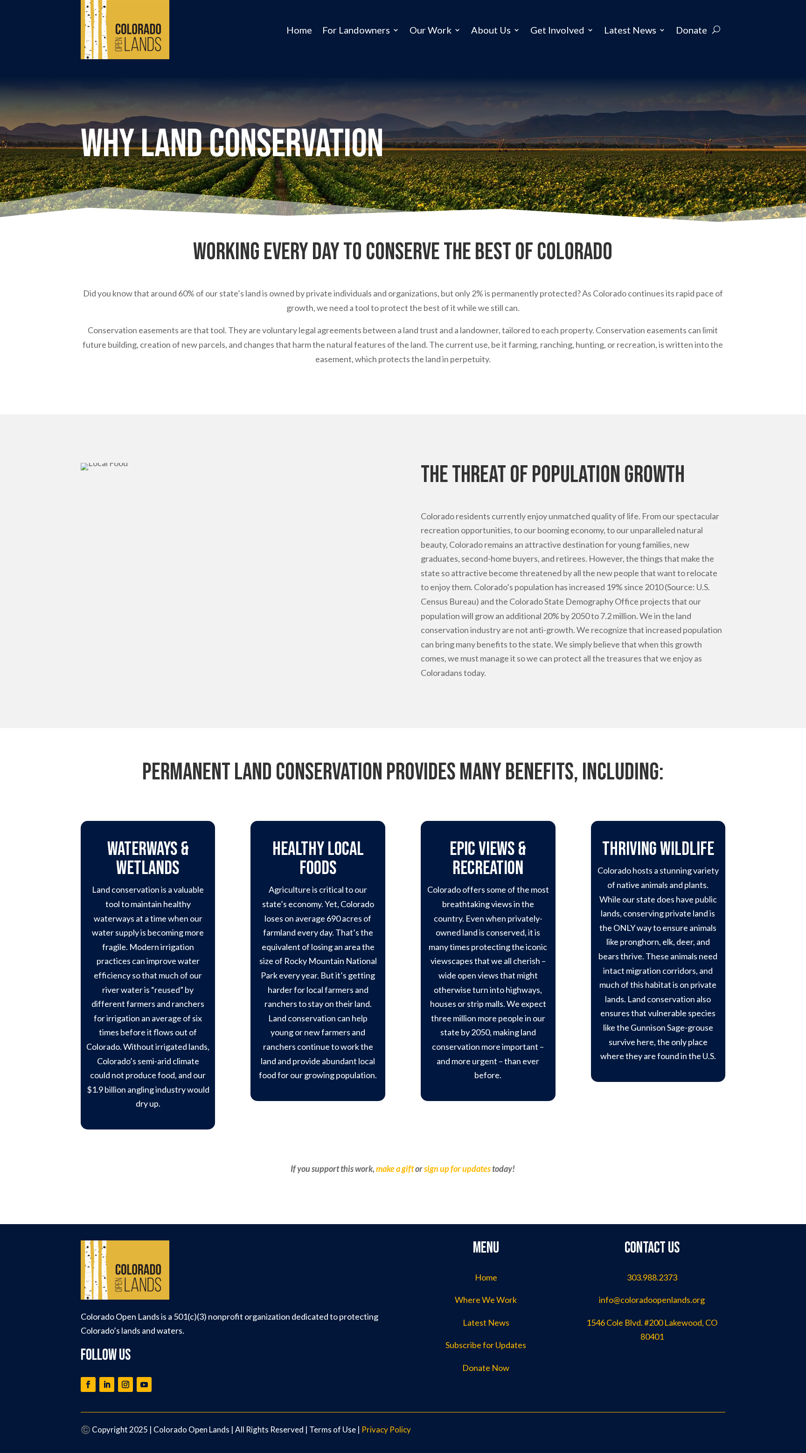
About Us (491, 29)
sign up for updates (457, 1169)
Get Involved (557, 29)
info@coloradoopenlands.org (652, 1300)
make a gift (395, 1169)
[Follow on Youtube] (144, 1384)
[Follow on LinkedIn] (106, 1384)
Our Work (431, 29)
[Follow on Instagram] (125, 1384)
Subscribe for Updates (485, 1345)
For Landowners (356, 29)
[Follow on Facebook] (88, 1384)
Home (299, 29)
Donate (691, 29)
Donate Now (485, 1368)
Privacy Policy (386, 1429)
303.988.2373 (652, 1277)
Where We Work (486, 1300)
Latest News (630, 29)
